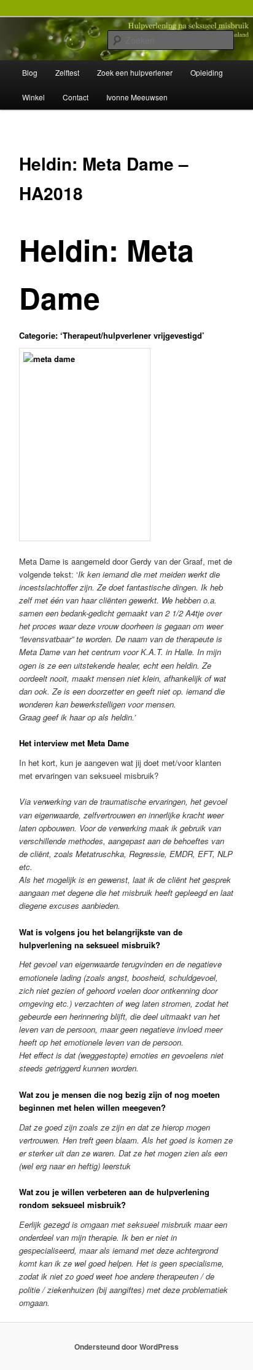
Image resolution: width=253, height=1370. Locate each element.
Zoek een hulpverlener (135, 72)
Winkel (33, 97)
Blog (29, 72)
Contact (75, 97)
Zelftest (67, 72)
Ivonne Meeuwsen (137, 97)
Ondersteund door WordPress (126, 1346)
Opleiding (206, 72)
